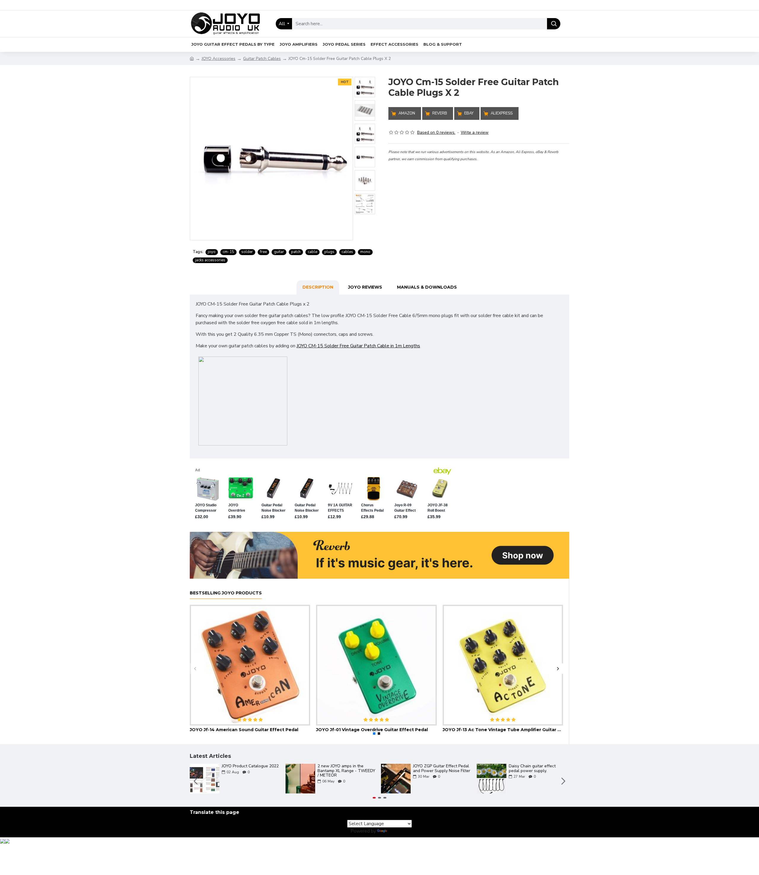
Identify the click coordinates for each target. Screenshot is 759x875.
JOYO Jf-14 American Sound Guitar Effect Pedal (244, 729)
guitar (279, 251)
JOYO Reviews (365, 287)
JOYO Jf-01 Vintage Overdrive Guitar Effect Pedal (372, 729)
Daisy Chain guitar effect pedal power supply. (532, 768)
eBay (468, 113)
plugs (329, 251)
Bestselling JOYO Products (226, 593)
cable (312, 251)
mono (365, 251)
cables (347, 251)
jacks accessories (210, 260)
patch (296, 251)
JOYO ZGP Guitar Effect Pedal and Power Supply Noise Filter (441, 768)
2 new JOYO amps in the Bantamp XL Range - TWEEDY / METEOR (346, 770)
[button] (195, 668)
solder (247, 251)
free (263, 251)
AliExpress (502, 113)
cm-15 (228, 251)
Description (317, 287)
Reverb (439, 113)
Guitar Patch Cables (262, 58)
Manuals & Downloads (427, 287)
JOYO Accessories (218, 58)
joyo (212, 251)
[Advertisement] (478, 203)
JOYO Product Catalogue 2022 (250, 766)
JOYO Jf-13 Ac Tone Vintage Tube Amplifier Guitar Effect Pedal (503, 729)
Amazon (406, 113)
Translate (398, 831)
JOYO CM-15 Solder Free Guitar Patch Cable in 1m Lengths (358, 346)
